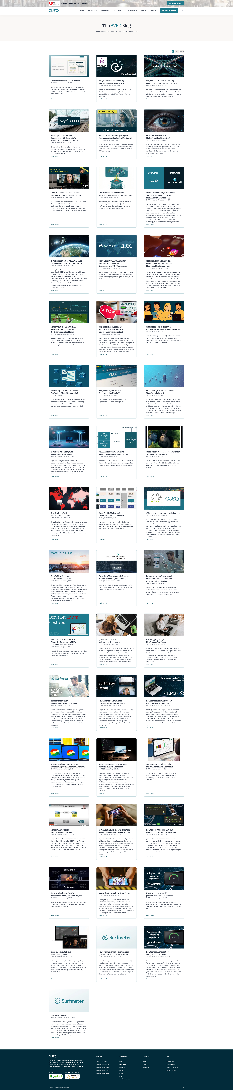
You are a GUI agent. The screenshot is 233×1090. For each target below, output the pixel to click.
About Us (146, 1061)
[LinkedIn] (183, 1087)
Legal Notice (170, 1061)
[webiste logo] (66, 1056)
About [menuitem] (143, 11)
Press (121, 1073)
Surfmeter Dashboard (102, 1073)
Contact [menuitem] (153, 11)
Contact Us (146, 1064)
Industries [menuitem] (118, 11)
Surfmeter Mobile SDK (102, 1067)
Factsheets (122, 1064)
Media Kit (146, 1067)
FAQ (120, 1076)
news (182, 51)
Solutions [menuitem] (91, 11)
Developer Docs (124, 1079)
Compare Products (101, 1061)
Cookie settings (171, 1070)
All (173, 51)
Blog (120, 1061)
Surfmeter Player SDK (102, 1070)
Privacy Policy (170, 1064)
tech (177, 51)
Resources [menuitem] (131, 11)
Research (122, 1067)
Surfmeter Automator (102, 1064)
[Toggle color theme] (182, 11)
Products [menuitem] (104, 11)
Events (121, 1070)
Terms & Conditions (172, 1067)
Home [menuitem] (82, 11)
